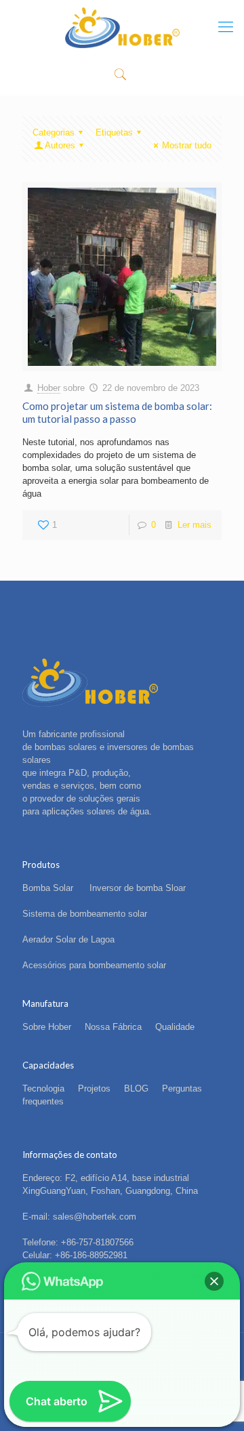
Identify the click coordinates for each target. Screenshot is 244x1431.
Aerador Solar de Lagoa (68, 939)
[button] (214, 1281)
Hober (48, 388)
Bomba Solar (49, 888)
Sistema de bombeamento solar (84, 914)
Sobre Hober (46, 1027)
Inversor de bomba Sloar (137, 888)
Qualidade (175, 1027)
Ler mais (194, 525)
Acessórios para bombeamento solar (94, 965)
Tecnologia (43, 1088)
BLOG (136, 1088)
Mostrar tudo (186, 145)
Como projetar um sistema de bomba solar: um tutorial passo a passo (117, 412)
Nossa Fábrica (113, 1027)
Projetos (94, 1088)
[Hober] (122, 27)
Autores (60, 145)
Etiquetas (114, 132)
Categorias (54, 132)
